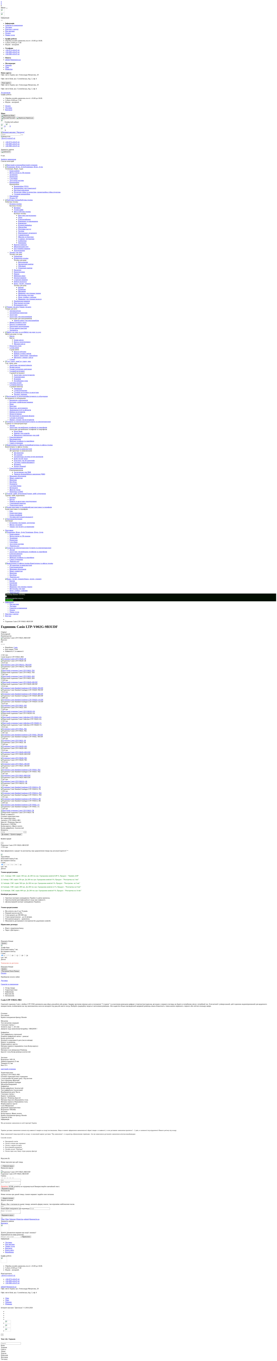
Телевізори (14, 538)
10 (12, 955)
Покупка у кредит (12, 29)
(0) (2, 642)
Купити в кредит (16, 834)
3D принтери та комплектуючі (21, 565)
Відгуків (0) (9, 994)
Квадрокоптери (15, 555)
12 (17, 955)
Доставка (8, 27)
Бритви (12, 581)
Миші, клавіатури (16, 571)
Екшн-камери (15, 534)
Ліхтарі (12, 550)
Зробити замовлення (8, 159)
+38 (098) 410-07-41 (12, 54)
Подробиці (9, 600)
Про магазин (10, 31)
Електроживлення (16, 567)
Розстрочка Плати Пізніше (10, 971)
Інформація (9, 602)
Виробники (9, 1252)
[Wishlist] (2, 644)
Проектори (14, 540)
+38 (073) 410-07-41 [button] (8, 1275)
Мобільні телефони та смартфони (22, 557)
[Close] (7, 8)
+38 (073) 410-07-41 (12, 50)
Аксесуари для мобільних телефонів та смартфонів (28, 552)
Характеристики (11, 990)
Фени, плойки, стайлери (19, 590)
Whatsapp (8, 1304)
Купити (4, 943)
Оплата (8, 33)
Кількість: (4, 830)
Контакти (8, 110)
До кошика (5, 834)
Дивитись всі (14, 546)
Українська (29, 118)
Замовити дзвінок (7, 149)
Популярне (9, 530)
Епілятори (13, 583)
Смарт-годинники (16, 559)
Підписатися (26, 1237)
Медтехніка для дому (17, 589)
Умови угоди (10, 35)
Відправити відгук (7, 1188)
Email (3, 1208)
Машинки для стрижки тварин (21, 587)
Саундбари (14, 542)
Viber (7, 1298)
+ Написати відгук (8, 1166)
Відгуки (8, 616)
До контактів (5, 93)
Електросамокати (16, 554)
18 (22, 955)
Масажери (13, 585)
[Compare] (4, 644)
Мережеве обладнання (18, 569)
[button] (138, 6)
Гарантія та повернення (14, 25)
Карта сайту (9, 1250)
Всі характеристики (8, 818)
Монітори (13, 573)
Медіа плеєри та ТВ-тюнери (20, 536)
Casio (16, 647)
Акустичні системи (17, 544)
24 (27, 955)
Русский (12, 118)
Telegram (8, 1302)
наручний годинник (8, 1069)
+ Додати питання (7, 1198)
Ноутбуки (13, 575)
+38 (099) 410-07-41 (12, 52)
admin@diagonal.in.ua (13, 60)
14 (20, 865)
